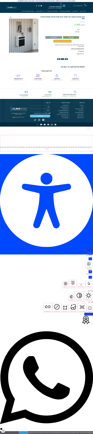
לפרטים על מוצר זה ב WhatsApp (62, 41)
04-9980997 (59, 8)
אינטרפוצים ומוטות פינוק (65, 11)
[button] (66, 59)
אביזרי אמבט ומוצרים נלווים (28, 11)
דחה (21, 432)
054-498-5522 (51, 8)
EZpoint (14, 117)
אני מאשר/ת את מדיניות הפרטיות (41, 113)
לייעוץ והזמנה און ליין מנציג (69, 94)
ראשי (85, 11)
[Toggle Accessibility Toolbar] (89, 128)
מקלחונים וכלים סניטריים (51, 11)
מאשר (25, 432)
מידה (78, 29)
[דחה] (17, 433)
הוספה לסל (54, 37)
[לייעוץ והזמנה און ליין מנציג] (75, 92)
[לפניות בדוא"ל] (49, 91)
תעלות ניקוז (75, 11)
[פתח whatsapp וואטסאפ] (46, 430)
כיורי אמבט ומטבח (40, 11)
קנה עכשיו (71, 37)
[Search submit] (64, 5)
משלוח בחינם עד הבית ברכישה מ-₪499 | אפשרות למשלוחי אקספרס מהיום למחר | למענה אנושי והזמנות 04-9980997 (46, 1)
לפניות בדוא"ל (47, 95)
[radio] (77, 32)
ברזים (81, 11)
